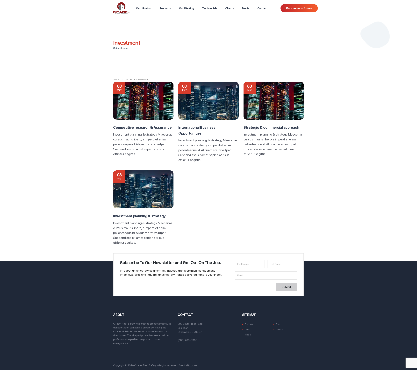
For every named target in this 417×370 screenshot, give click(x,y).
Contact (262, 8)
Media (245, 8)
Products (165, 8)
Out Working (186, 8)
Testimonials (209, 8)
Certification (143, 8)
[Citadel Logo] (121, 8)
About (247, 329)
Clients (229, 8)
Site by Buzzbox (188, 365)
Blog (278, 324)
